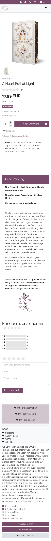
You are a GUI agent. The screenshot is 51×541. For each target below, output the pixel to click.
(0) (21, 89)
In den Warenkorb (31, 124)
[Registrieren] (26, 2)
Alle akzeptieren (25, 524)
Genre (8, 439)
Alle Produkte (11, 436)
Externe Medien (14, 512)
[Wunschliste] (35, 2)
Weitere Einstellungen (12, 518)
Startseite (9, 433)
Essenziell (11, 506)
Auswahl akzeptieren (25, 535)
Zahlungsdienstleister (17, 509)
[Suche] (30, 2)
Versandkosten (23, 136)
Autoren (8, 442)
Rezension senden (12, 390)
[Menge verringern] (10, 125)
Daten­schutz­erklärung (33, 501)
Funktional (11, 515)
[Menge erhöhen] (10, 122)
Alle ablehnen (25, 530)
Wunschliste (10, 131)
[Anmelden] (21, 2)
